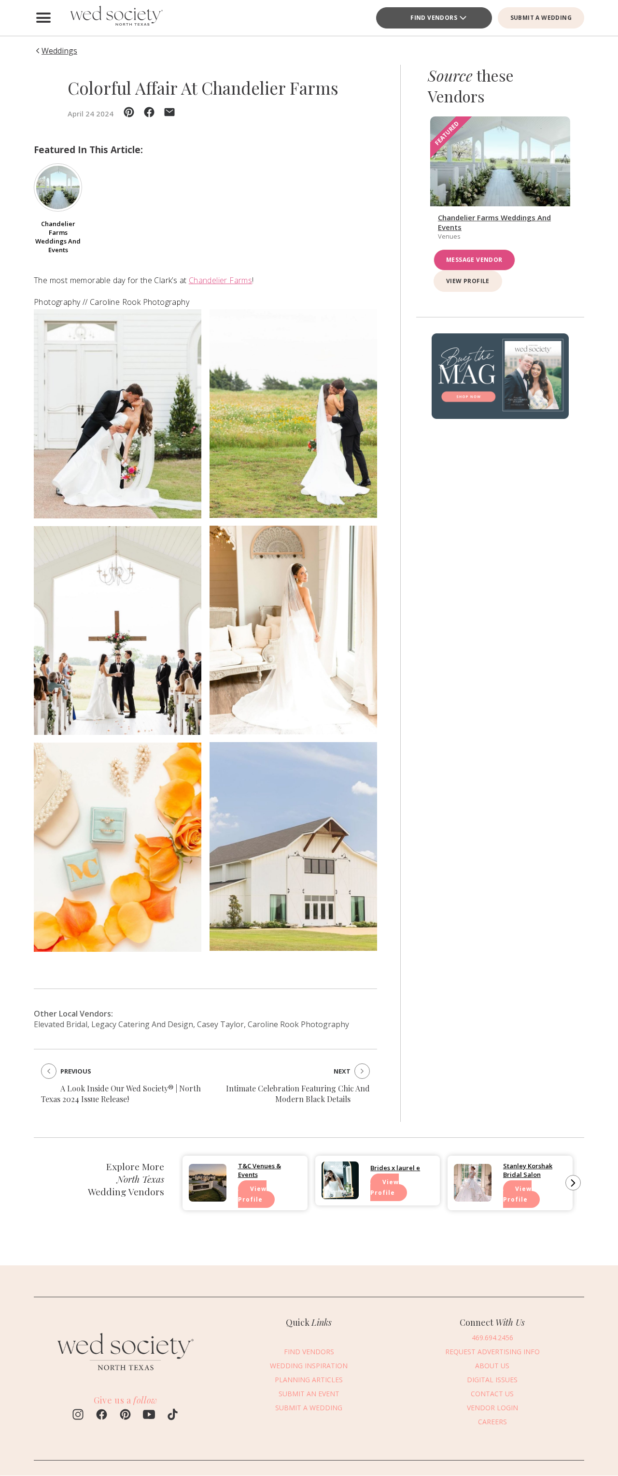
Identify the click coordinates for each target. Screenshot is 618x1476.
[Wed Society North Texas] (116, 18)
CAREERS (492, 1421)
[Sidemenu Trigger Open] (43, 18)
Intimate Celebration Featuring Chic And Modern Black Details (298, 1093)
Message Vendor (474, 260)
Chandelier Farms (220, 280)
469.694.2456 (492, 1337)
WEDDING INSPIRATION (309, 1365)
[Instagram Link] (78, 1415)
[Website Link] (125, 1374)
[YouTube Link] (149, 1415)
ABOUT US (492, 1365)
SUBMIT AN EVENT (309, 1393)
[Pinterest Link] (125, 1415)
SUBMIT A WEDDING (541, 18)
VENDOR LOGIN (492, 1407)
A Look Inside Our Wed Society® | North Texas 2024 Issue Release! (121, 1093)
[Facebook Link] (101, 1415)
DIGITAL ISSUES (492, 1379)
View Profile (468, 281)
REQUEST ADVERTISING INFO (492, 1351)
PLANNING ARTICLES (309, 1379)
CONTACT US (492, 1393)
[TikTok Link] (172, 1415)
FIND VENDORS (433, 18)
